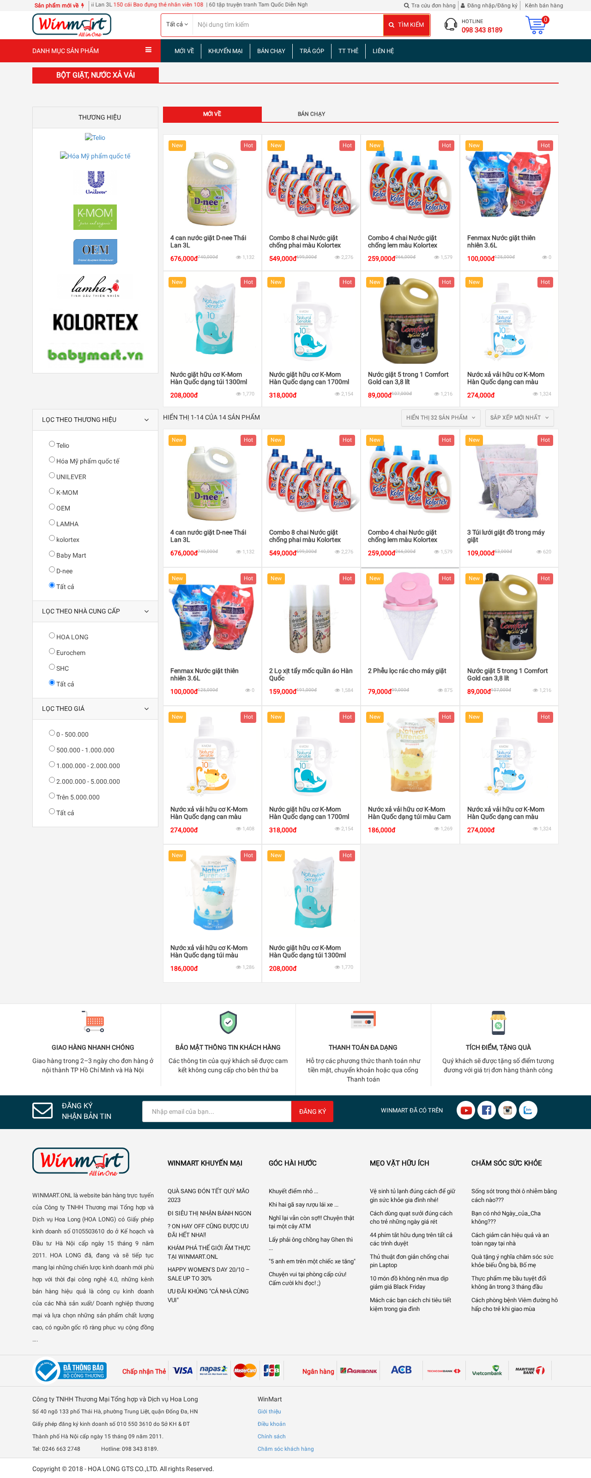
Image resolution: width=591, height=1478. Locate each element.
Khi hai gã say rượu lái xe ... (303, 1204)
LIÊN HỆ (383, 51)
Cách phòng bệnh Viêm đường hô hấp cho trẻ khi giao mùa (514, 1304)
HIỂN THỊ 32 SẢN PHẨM (437, 418)
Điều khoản (272, 1424)
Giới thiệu (269, 1411)
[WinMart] (93, 1162)
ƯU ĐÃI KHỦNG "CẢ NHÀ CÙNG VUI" (208, 1296)
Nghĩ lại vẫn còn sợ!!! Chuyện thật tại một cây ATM (311, 1222)
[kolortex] (95, 321)
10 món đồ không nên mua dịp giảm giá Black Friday (409, 1283)
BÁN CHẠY (271, 51)
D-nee (63, 571)
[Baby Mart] (95, 355)
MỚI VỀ (184, 51)
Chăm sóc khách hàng (286, 1449)
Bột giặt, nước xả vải (95, 75)
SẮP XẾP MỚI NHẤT (516, 418)
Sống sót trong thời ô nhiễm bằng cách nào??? (514, 1195)
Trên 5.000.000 (77, 797)
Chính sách (272, 1436)
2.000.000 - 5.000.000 (87, 781)
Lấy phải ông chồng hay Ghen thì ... (311, 1244)
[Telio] (95, 137)
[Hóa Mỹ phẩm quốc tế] (95, 156)
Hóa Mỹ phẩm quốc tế (87, 461)
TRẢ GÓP (312, 51)
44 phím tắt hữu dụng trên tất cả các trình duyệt (411, 1239)
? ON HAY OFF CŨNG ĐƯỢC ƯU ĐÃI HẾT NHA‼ (208, 1230)
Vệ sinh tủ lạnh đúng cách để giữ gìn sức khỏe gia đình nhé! (412, 1195)
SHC (62, 668)
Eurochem (70, 652)
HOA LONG (72, 637)
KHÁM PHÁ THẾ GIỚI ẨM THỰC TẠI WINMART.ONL (209, 1252)
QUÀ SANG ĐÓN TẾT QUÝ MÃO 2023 (208, 1195)
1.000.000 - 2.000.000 (87, 765)
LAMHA (66, 524)
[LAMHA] (95, 286)
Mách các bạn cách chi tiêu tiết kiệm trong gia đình (410, 1304)
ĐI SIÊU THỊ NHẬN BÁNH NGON (209, 1213)
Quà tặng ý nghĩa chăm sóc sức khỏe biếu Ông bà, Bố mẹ (512, 1261)
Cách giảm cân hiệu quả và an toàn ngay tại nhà (510, 1239)
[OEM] (95, 251)
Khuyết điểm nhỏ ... (293, 1191)
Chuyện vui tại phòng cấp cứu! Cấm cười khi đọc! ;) (307, 1278)
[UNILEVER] (95, 182)
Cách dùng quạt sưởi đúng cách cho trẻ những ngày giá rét (411, 1218)
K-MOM (66, 492)
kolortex (67, 539)
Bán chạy (311, 114)
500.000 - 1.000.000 (85, 750)
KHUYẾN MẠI (225, 51)
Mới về (212, 114)
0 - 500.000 (72, 734)
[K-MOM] (95, 217)
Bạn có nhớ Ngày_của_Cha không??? (506, 1218)
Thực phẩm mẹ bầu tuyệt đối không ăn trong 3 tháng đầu (508, 1283)
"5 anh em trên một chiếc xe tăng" (312, 1261)
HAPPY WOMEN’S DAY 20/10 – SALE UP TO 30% (209, 1274)
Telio (62, 445)
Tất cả (64, 586)
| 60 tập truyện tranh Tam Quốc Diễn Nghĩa (229, 4)
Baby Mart (70, 555)
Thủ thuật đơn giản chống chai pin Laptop (409, 1261)
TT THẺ (348, 51)
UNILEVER (70, 477)
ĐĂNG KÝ (312, 1111)
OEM (62, 508)
